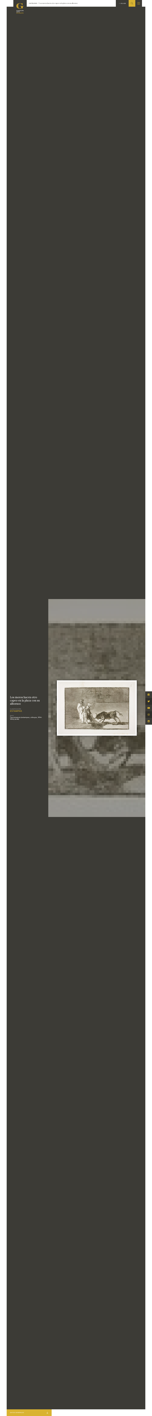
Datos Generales (17, 1412)
